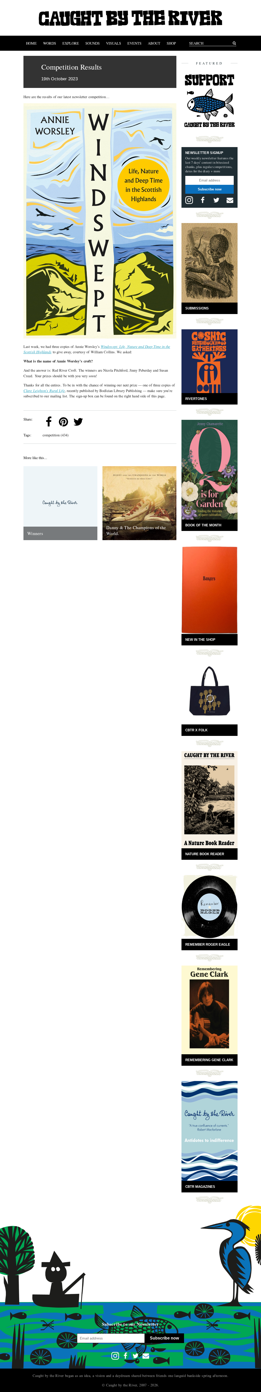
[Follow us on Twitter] (216, 200)
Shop (171, 43)
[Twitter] (78, 422)
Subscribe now (209, 189)
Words (49, 43)
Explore (70, 43)
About (154, 43)
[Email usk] (230, 200)
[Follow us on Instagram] (189, 200)
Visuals (113, 43)
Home (31, 43)
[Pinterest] (63, 422)
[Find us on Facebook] (202, 200)
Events (134, 43)
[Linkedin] (93, 422)
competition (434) (56, 435)
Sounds (92, 43)
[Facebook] (49, 422)
